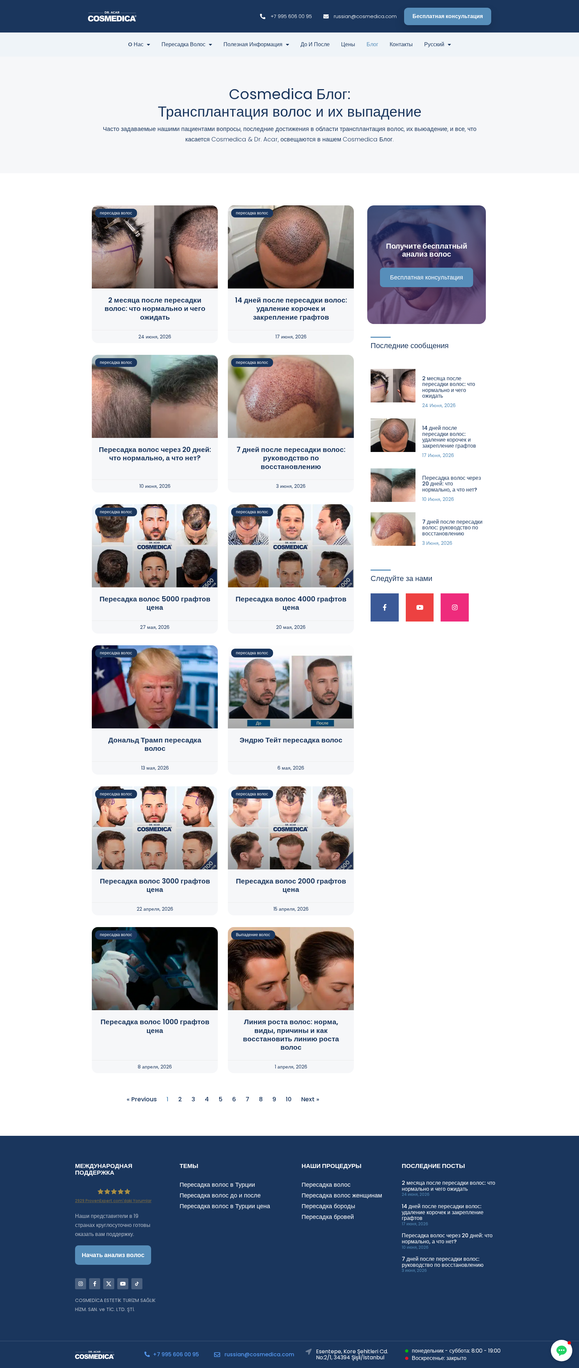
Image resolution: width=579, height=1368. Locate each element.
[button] (561, 1350)
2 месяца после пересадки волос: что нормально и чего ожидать (155, 308)
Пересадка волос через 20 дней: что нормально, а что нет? (155, 454)
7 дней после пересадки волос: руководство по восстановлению (291, 458)
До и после (315, 45)
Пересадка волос (183, 45)
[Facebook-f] (385, 607)
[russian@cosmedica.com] (217, 1355)
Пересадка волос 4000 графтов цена (291, 603)
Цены (348, 45)
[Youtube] (420, 607)
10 (289, 1099)
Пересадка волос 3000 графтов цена (155, 885)
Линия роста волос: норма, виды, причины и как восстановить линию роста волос (291, 1034)
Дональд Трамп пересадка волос (154, 744)
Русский (434, 45)
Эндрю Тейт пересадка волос (291, 740)
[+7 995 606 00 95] (147, 1354)
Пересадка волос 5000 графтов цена (155, 603)
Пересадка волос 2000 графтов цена (291, 885)
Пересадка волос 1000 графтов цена (155, 1026)
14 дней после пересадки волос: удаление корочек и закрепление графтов (291, 308)
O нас (135, 45)
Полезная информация (252, 45)
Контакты (401, 45)
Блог (372, 45)
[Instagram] (455, 607)
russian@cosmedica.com (259, 1354)
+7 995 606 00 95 (176, 1354)
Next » (310, 1099)
